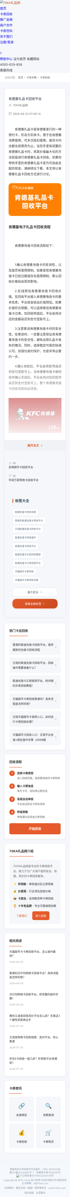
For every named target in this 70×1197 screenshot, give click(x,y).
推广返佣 (6, 19)
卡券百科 (6, 31)
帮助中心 (6, 59)
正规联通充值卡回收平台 (28, 529)
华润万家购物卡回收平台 (23, 480)
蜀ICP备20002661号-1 (22, 1172)
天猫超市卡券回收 (24, 571)
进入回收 (40, 915)
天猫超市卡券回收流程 (26, 580)
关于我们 (6, 36)
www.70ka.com (57, 1187)
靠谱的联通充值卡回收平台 (29, 520)
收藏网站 (33, 59)
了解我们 (21, 915)
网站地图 (29, 1192)
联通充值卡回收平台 (25, 546)
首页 (3, 8)
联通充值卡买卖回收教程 (28, 554)
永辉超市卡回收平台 (21, 467)
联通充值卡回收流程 (25, 512)
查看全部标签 (33, 603)
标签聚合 (41, 1192)
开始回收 (35, 829)
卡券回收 (6, 14)
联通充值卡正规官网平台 (28, 563)
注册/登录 (7, 42)
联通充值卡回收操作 (25, 537)
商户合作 (6, 25)
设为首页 (19, 59)
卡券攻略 (31, 77)
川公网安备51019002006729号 (37, 1175)
